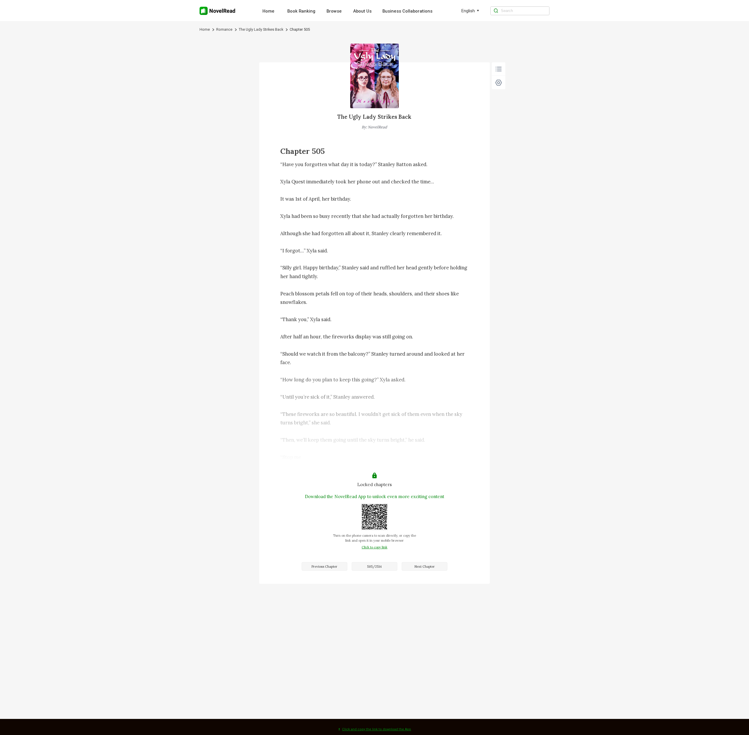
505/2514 (374, 566)
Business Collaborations (407, 11)
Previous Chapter (324, 566)
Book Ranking (301, 11)
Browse (334, 11)
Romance (224, 29)
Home (268, 11)
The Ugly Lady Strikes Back (261, 29)
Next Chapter (424, 566)
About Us (362, 11)
